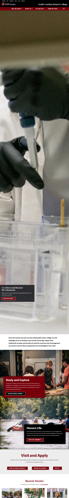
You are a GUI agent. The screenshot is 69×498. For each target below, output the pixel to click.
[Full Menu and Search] (63, 8)
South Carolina (52, 4)
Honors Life (28, 9)
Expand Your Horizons (8, 298)
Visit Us (57, 468)
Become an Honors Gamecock (17, 468)
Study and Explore (16, 9)
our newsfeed (44, 484)
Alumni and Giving (52, 9)
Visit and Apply (40, 9)
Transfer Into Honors (40, 468)
